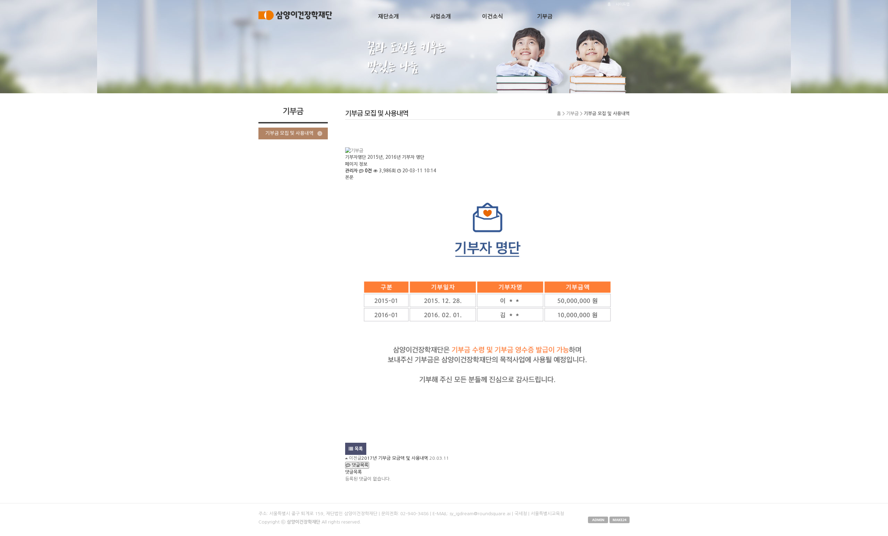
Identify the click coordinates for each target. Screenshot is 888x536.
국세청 (520, 513)
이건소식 (492, 17)
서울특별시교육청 (547, 513)
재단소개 (388, 17)
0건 (368, 170)
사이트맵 (623, 4)
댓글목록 (359, 465)
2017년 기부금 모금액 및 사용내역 (394, 458)
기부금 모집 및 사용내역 (289, 133)
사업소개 (440, 17)
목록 (358, 449)
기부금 (545, 17)
